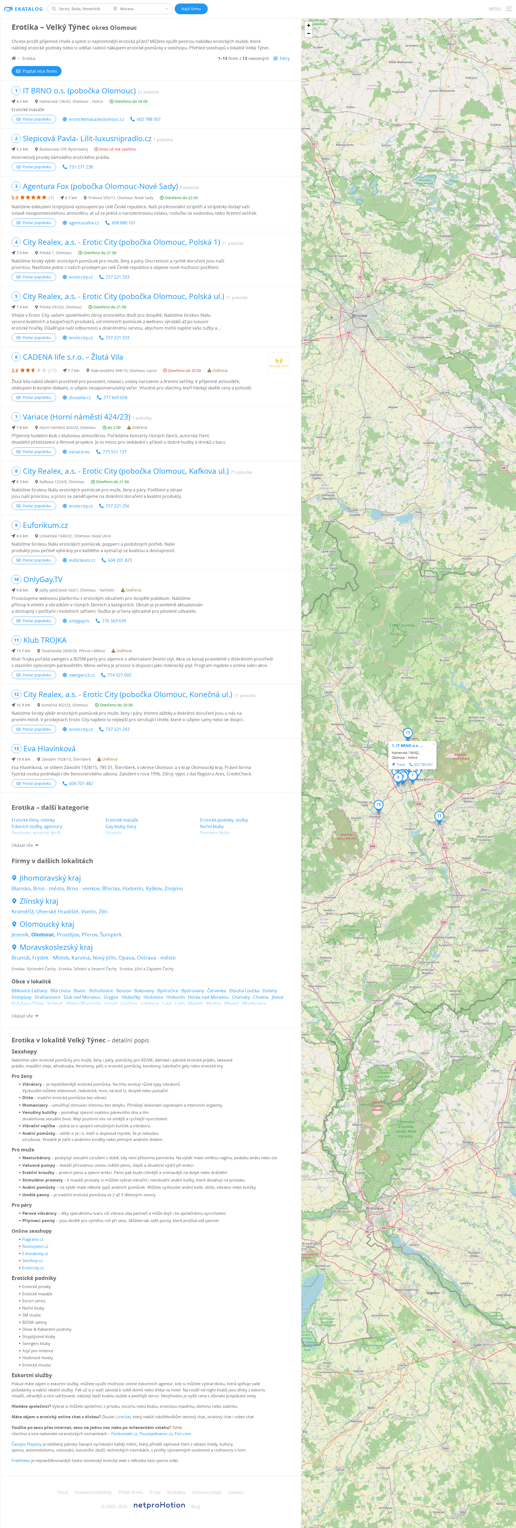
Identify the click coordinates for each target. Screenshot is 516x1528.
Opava (126, 957)
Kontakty (176, 1492)
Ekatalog (29, 9)
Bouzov (123, 991)
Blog (195, 1506)
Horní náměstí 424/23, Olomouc (68, 427)
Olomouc (42, 934)
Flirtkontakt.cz (124, 1433)
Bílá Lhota (60, 991)
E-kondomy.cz (35, 1253)
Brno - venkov (83, 888)
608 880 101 (124, 223)
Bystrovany (192, 991)
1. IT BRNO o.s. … (407, 745)
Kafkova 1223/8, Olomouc (62, 481)
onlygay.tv (79, 621)
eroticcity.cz (81, 277)
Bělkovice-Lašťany (29, 991)
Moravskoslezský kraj (56, 947)
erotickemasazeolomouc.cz (96, 119)
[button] (413, 777)
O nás (155, 1492)
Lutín (180, 1003)
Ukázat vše (22, 845)
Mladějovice (254, 1003)
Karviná (80, 957)
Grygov (111, 997)
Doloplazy (21, 997)
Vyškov (154, 888)
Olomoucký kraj (47, 924)
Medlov (213, 1003)
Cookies (236, 1492)
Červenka (216, 991)
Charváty (241, 997)
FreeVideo (21, 1460)
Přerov (89, 934)
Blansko (21, 888)
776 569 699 (114, 621)
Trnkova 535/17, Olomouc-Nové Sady (120, 197)
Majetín (195, 1003)
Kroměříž (23, 911)
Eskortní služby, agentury (37, 826)
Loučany (128, 1003)
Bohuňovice (101, 991)
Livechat (123, 1416)
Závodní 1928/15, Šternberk (66, 759)
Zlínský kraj (39, 901)
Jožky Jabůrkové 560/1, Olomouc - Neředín (77, 590)
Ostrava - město (156, 957)
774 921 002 (119, 675)
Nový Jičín (104, 957)
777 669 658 (115, 397)
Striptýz (113, 833)
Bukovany (144, 991)
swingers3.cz (82, 675)
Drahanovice (47, 997)
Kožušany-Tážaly (28, 1003)
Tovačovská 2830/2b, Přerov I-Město (73, 650)
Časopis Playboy (27, 1444)
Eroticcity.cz (33, 1267)
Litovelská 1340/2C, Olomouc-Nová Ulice (75, 535)
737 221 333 (118, 277)
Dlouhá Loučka (244, 991)
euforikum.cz (82, 560)
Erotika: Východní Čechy (34, 968)
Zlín (103, 911)
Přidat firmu (130, 1492)
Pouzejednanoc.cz (156, 1433)
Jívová (277, 997)
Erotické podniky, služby (224, 820)
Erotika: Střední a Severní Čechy (88, 968)
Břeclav (111, 888)
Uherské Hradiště (57, 911)
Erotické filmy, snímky (33, 820)
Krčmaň (55, 1003)
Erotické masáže (122, 820)
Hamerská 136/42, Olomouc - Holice (71, 101)
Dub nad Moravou (82, 997)
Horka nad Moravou (208, 997)
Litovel (110, 1003)
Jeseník (20, 934)
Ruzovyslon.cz (35, 1246)
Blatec (80, 991)
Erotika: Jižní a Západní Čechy (147, 968)
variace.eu (79, 452)
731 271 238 (81, 167)
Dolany (270, 991)
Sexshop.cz (32, 1260)
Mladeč (231, 1003)
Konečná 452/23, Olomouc (65, 705)
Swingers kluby (215, 833)
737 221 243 (118, 729)
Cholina (260, 997)
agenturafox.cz (84, 223)
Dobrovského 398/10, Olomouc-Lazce (124, 370)
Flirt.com (183, 1433)
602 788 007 (149, 119)
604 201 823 (120, 560)
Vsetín (88, 911)
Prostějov (68, 934)
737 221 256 (118, 506)
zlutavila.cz (80, 397)
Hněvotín (175, 997)
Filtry (285, 58)
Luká (166, 1003)
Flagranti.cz (32, 1239)
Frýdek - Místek (50, 957)
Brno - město (48, 888)
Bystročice (167, 991)
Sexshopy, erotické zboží (36, 833)
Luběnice (150, 1003)
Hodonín (132, 888)
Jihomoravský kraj (50, 877)
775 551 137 (115, 452)
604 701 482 (81, 783)
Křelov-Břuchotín (83, 1003)
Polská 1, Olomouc (56, 252)
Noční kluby (212, 826)
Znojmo (173, 888)
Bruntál (21, 957)
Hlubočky (130, 997)
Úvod (62, 1492)
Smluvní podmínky (93, 1492)
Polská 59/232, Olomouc (61, 306)
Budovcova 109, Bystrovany (64, 149)
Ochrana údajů (207, 1492)
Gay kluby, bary (121, 826)
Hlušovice (153, 997)
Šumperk (111, 934)
